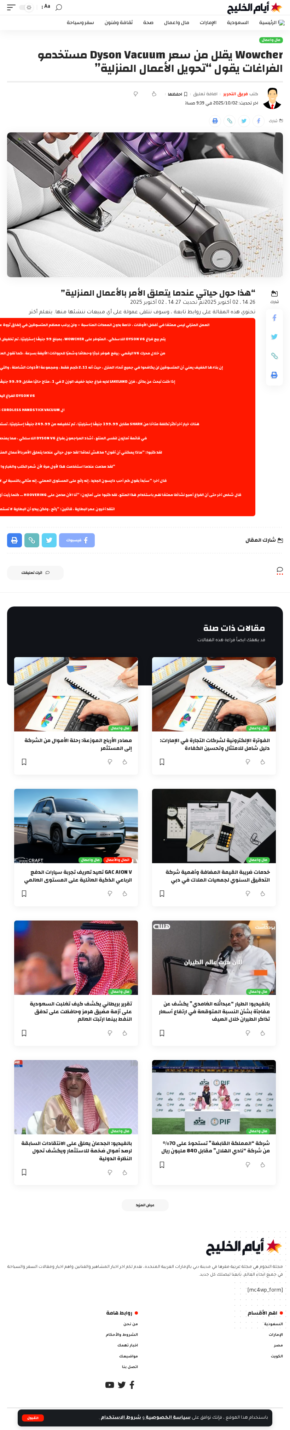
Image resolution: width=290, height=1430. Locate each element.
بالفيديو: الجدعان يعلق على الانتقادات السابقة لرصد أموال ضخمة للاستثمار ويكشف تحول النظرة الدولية (76, 1151)
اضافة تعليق (205, 94)
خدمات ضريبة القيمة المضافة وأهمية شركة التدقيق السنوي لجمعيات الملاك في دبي (218, 876)
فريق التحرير (235, 94)
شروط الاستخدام (120, 1417)
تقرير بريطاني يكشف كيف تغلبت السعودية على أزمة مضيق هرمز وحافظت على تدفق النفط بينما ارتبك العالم (81, 1011)
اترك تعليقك (31, 572)
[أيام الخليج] (255, 7)
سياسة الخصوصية (168, 1417)
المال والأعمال (117, 860)
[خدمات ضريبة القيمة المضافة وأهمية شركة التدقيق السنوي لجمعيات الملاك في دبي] (214, 826)
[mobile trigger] (13, 7)
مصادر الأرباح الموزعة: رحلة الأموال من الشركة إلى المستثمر (78, 744)
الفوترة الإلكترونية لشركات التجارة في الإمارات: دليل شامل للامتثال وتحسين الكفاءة (215, 744)
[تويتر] (122, 1385)
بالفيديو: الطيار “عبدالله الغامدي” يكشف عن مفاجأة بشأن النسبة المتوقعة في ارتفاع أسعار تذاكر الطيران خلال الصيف (214, 1011)
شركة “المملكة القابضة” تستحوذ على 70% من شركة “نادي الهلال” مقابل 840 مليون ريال (215, 1147)
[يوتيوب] (109, 1385)
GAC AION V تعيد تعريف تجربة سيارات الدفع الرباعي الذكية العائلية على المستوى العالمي (78, 876)
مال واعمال (271, 40)
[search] (59, 7)
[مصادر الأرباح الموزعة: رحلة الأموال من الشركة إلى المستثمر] (76, 694)
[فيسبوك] (132, 1385)
